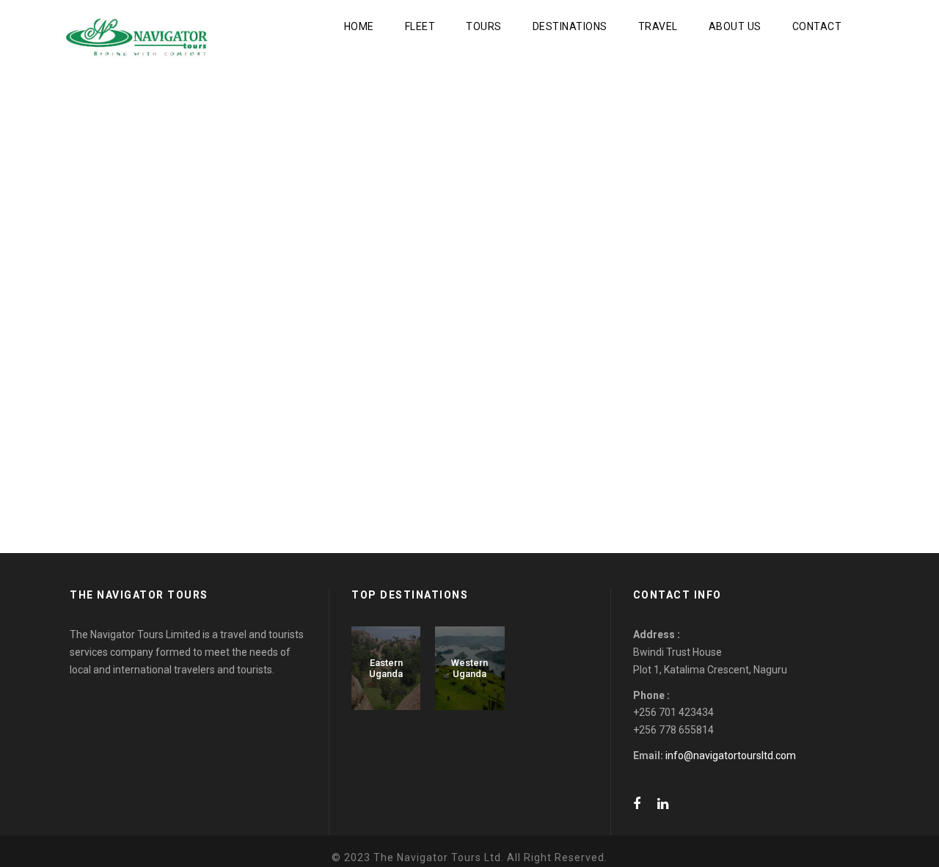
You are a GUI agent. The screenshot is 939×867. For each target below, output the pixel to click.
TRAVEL (658, 26)
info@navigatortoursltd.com (730, 755)
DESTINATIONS (570, 26)
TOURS (484, 26)
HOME (359, 26)
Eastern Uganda (386, 668)
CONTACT (817, 26)
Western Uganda (469, 668)
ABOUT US (735, 26)
